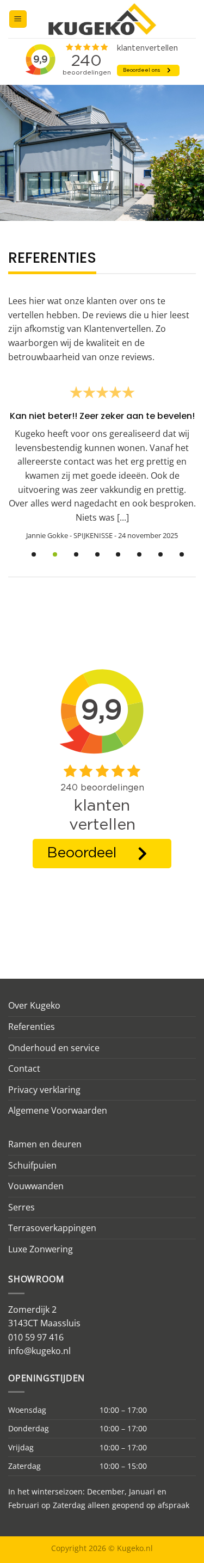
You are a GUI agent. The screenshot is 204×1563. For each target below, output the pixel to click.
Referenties (31, 1027)
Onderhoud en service (54, 1048)
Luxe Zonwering (40, 1249)
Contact (24, 1068)
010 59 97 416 (36, 1337)
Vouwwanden (36, 1186)
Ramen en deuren (45, 1144)
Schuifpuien (32, 1165)
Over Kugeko (34, 1005)
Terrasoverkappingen (52, 1228)
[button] (18, 19)
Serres (21, 1207)
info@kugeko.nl (39, 1351)
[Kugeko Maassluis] (102, 19)
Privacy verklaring (44, 1090)
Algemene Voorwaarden (57, 1110)
